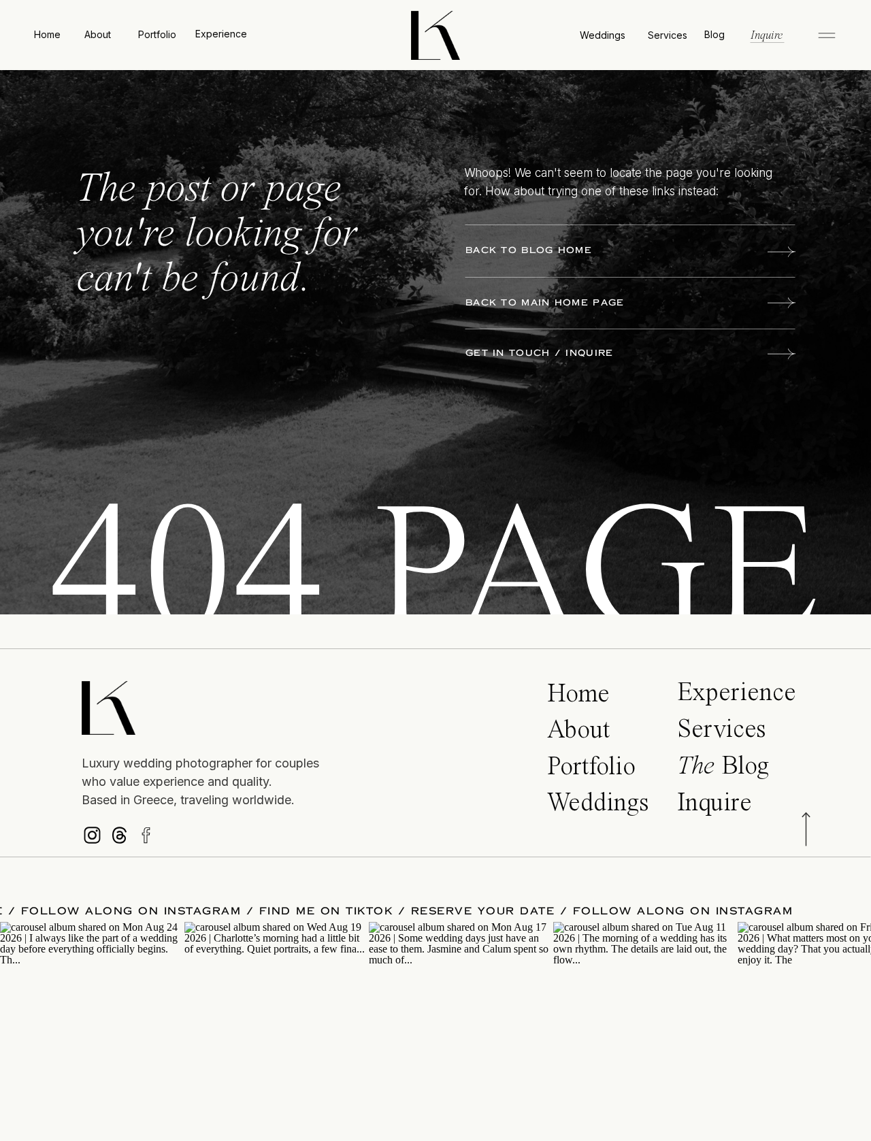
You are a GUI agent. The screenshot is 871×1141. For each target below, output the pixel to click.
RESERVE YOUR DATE (519, 911)
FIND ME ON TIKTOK (362, 911)
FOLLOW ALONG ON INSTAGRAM (167, 911)
